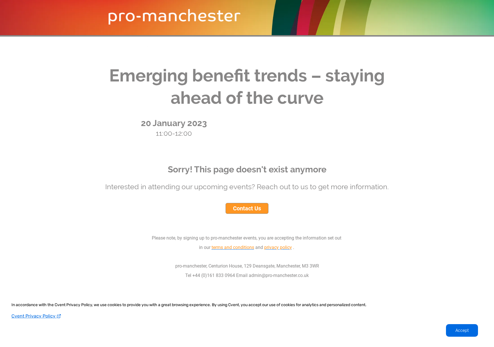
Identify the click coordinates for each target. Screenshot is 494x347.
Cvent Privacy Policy (34, 316)
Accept (462, 330)
